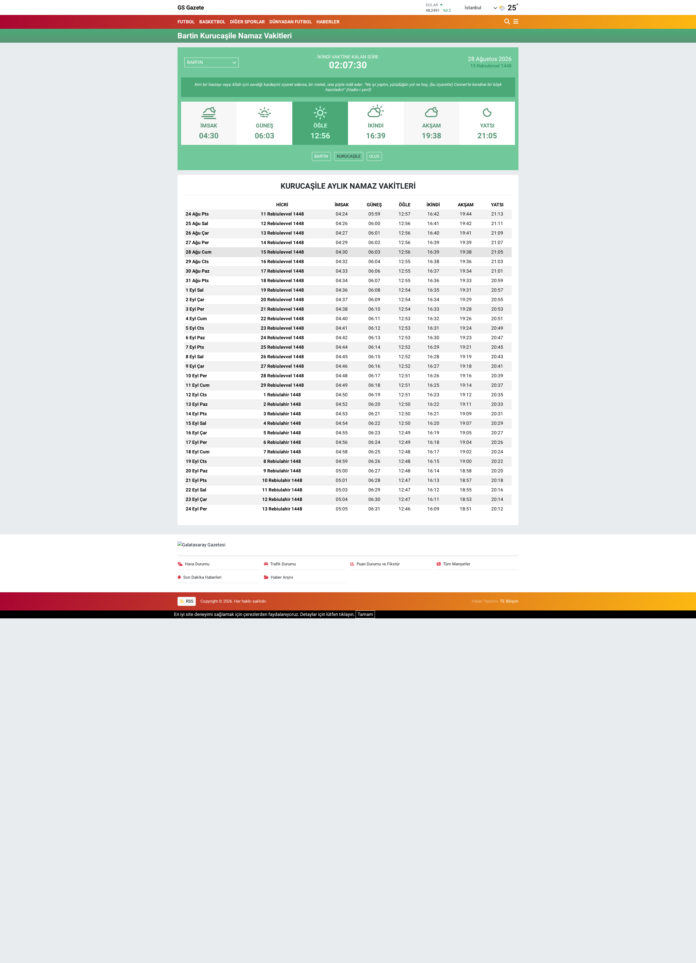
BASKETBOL (212, 21)
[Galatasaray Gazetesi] (201, 544)
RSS (189, 601)
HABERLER (328, 21)
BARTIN (321, 156)
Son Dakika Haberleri (202, 577)
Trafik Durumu (283, 564)
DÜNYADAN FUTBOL (290, 21)
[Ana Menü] (515, 22)
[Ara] (507, 22)
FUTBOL (186, 21)
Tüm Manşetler (456, 564)
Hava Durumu (197, 564)
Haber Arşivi (282, 577)
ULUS (374, 156)
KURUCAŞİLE (349, 156)
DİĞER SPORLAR (247, 21)
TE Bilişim (509, 601)
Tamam (365, 614)
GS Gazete (191, 7)
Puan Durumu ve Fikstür (378, 564)
